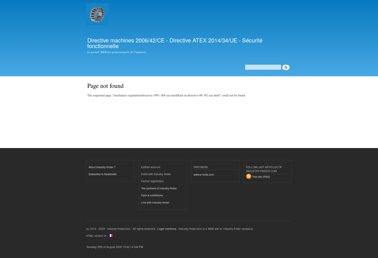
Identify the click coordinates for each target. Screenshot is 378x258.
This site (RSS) (261, 176)
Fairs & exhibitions (152, 195)
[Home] (98, 15)
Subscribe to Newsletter (103, 174)
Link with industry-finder (155, 202)
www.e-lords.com (204, 174)
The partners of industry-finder (159, 188)
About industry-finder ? (102, 167)
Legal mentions (166, 228)
